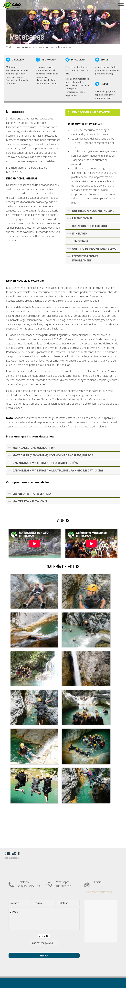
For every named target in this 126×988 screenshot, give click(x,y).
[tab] (92, 112)
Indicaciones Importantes (91, 112)
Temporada (80, 241)
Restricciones (82, 218)
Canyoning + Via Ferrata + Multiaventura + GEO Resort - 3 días (58, 470)
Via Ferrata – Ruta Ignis (30, 501)
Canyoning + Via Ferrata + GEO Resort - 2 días (45, 463)
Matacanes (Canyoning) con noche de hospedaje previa (53, 455)
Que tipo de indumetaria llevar (94, 248)
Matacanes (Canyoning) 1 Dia (34, 448)
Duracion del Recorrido (89, 226)
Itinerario (79, 233)
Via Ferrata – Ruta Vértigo (32, 493)
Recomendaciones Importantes (85, 258)
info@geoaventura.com (98, 892)
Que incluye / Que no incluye (93, 211)
